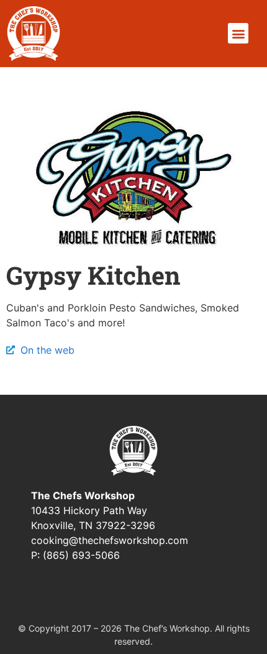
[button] (238, 33)
